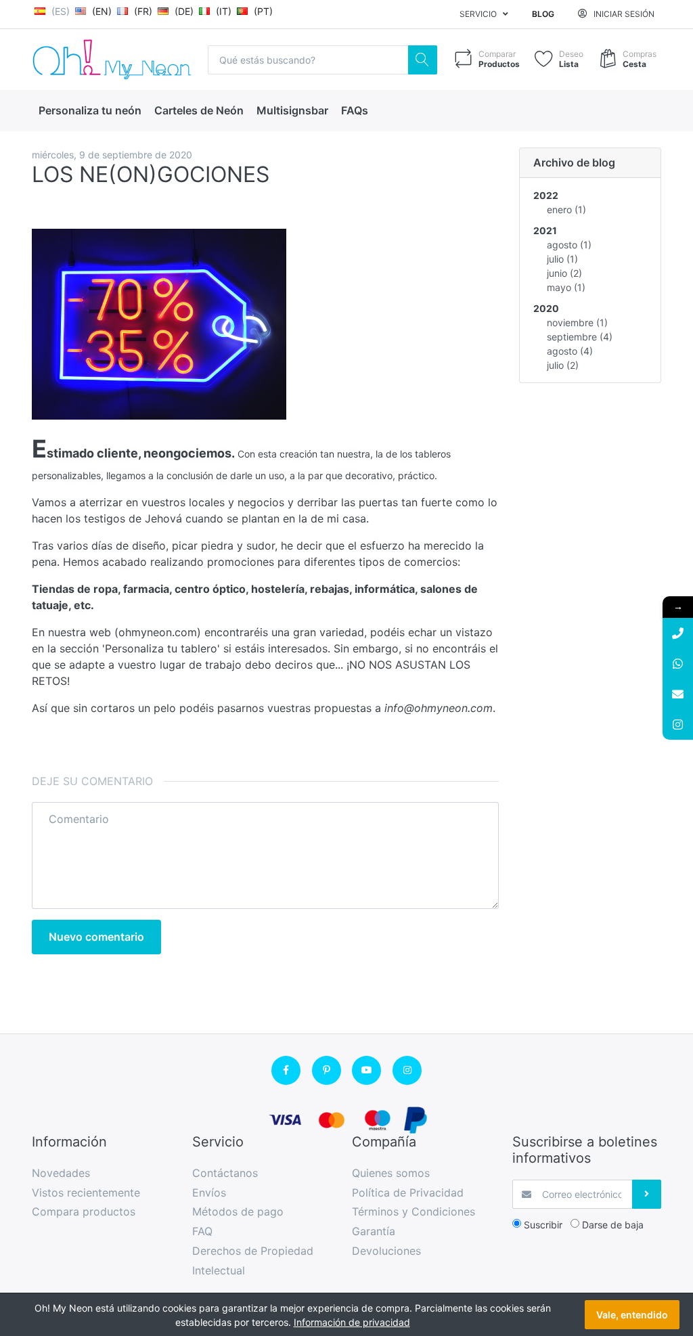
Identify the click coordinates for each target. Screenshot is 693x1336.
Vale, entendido (632, 1314)
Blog (543, 14)
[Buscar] (422, 59)
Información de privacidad (352, 1322)
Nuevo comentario (96, 936)
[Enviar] (646, 1194)
